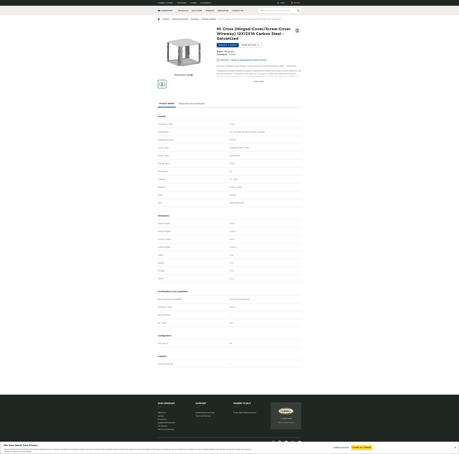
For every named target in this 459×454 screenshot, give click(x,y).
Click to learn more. (286, 422)
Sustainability (206, 3)
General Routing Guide (205, 413)
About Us (162, 413)
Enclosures (195, 19)
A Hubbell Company (165, 3)
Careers (193, 3)
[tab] (167, 103)
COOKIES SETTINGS (341, 447)
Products (166, 19)
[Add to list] (297, 30)
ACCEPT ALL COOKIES (361, 447)
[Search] (298, 10)
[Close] (455, 447)
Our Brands (181, 3)
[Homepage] (159, 19)
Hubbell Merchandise (166, 423)
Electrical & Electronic (180, 19)
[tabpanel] (229, 251)
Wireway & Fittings (209, 19)
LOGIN (282, 3)
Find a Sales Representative (244, 413)
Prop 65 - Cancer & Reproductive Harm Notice (243, 60)
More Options (249, 45)
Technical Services (203, 416)
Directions (162, 419)
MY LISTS (297, 3)
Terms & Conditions (166, 429)
